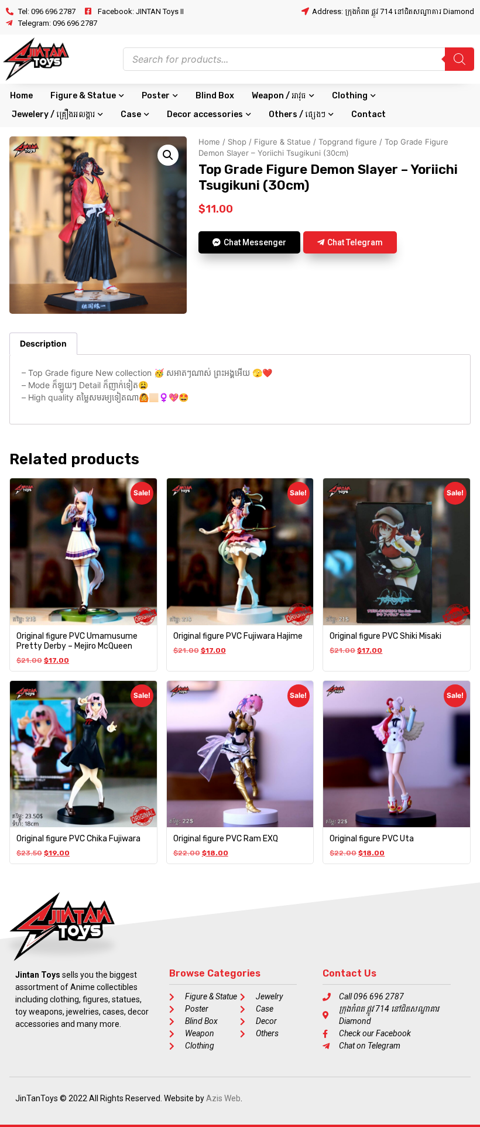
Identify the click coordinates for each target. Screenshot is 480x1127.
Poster (156, 96)
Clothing (350, 96)
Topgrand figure (347, 141)
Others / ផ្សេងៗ (297, 114)
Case (131, 114)
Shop (237, 141)
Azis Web (223, 1098)
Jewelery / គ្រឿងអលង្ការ (53, 114)
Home (21, 96)
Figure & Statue (83, 96)
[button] (168, 155)
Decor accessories (205, 114)
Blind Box (215, 96)
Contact (368, 114)
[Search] (459, 59)
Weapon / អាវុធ (279, 96)
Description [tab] (43, 343)
